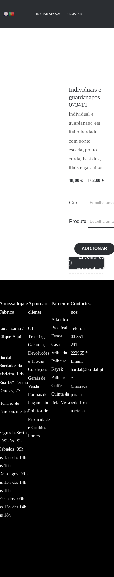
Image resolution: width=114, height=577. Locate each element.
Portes (34, 436)
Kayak (57, 369)
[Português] (12, 13)
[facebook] (73, 423)
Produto (77, 221)
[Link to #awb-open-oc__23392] (18, 42)
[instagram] (73, 436)
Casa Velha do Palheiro (59, 352)
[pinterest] (73, 449)
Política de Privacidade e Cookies (39, 419)
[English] (6, 13)
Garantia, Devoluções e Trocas (38, 353)
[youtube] (84, 436)
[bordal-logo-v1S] (47, 62)
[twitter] (84, 423)
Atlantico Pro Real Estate (59, 327)
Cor (73, 202)
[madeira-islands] (13, 554)
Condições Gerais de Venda (37, 377)
